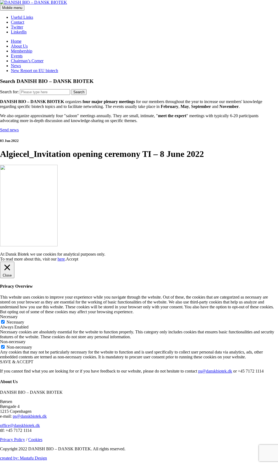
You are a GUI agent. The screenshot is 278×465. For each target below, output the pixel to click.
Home (16, 41)
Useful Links (22, 17)
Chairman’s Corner (27, 60)
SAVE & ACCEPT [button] (16, 361)
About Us (19, 46)
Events (17, 56)
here (61, 259)
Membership (21, 51)
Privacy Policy (12, 439)
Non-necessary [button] (13, 341)
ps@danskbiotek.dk (215, 371)
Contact (17, 22)
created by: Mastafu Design (23, 458)
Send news (9, 130)
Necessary (15, 322)
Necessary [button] (9, 316)
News (16, 65)
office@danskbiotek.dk (20, 425)
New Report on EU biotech (34, 70)
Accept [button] (72, 259)
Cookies (35, 439)
